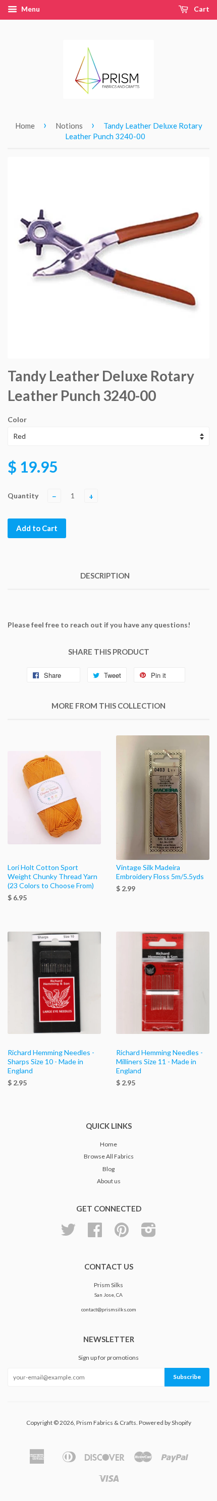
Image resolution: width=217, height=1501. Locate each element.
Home (25, 125)
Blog (108, 1169)
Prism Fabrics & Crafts (106, 1422)
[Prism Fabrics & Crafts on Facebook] (94, 1233)
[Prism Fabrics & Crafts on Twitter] (68, 1233)
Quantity (23, 495)
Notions (69, 125)
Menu (30, 9)
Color (17, 419)
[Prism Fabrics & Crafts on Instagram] (148, 1233)
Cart (200, 9)
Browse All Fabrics (109, 1156)
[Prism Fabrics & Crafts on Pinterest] (121, 1233)
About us (109, 1181)
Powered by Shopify (165, 1422)
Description (105, 575)
